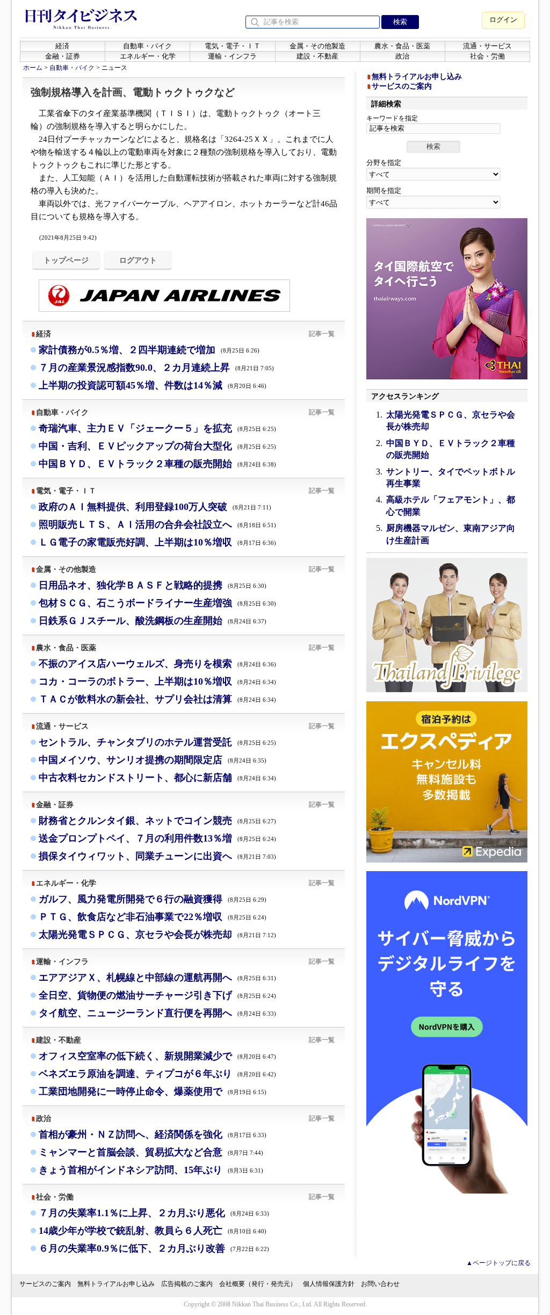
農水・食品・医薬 (402, 46)
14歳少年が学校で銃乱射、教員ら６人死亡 (152, 1230)
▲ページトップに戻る (498, 1263)
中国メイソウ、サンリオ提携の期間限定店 (152, 759)
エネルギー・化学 (148, 56)
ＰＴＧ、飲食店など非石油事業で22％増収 (152, 916)
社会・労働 (487, 56)
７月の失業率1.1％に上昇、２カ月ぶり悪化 (154, 1213)
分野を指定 (383, 163)
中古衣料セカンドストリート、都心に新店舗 (157, 777)
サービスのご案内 (402, 86)
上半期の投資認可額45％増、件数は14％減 (152, 385)
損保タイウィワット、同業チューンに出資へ (157, 856)
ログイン (503, 20)
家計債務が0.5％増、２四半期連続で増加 (149, 349)
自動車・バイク (147, 46)
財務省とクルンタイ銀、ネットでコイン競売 (157, 820)
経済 (62, 46)
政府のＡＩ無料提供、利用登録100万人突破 (155, 506)
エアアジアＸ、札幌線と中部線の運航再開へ (157, 977)
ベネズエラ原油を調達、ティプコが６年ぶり (157, 1073)
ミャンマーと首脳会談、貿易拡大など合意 (151, 1152)
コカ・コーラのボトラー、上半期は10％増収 (157, 681)
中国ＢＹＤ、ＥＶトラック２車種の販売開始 (157, 463)
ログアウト (138, 260)
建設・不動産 (317, 56)
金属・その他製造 (317, 46)
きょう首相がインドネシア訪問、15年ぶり (151, 1170)
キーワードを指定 (392, 118)
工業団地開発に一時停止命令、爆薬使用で (152, 1091)
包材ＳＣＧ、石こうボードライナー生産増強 (157, 603)
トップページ (66, 260)
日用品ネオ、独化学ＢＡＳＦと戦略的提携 (152, 585)
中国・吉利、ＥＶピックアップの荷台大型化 (157, 446)
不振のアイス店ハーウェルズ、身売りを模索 (157, 663)
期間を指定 (383, 190)
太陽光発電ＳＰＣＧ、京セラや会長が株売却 (157, 934)
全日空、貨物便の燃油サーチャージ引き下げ (157, 995)
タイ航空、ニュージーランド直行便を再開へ (157, 1013)
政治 (402, 56)
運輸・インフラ (232, 56)
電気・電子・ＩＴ (232, 46)
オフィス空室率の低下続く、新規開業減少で (157, 1056)
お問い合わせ (380, 1284)
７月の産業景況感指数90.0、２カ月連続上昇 (156, 367)
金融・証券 (62, 56)
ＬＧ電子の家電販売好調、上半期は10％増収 (157, 542)
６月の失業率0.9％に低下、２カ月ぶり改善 (154, 1248)
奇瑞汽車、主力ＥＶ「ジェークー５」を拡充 (157, 428)
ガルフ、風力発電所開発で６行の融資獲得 (152, 899)
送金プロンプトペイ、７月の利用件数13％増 (157, 838)
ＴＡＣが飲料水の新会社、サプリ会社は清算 (157, 699)
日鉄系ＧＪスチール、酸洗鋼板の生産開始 (152, 620)
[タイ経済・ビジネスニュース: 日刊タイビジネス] (81, 27)
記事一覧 (322, 333)
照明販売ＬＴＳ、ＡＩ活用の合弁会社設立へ (157, 524)
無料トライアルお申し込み (417, 77)
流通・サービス (487, 46)
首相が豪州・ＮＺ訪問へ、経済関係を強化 (152, 1134)
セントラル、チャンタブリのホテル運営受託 (157, 742)
